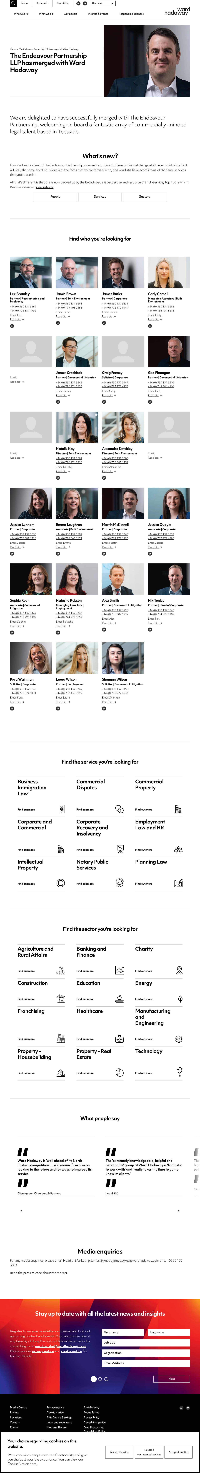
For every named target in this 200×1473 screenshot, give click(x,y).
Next (178, 1211)
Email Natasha (64, 622)
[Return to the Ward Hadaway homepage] (177, 11)
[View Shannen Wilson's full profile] (123, 658)
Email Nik (153, 619)
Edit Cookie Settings (59, 1417)
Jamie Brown (66, 294)
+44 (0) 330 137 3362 (23, 306)
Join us (24, 3)
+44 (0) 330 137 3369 (69, 689)
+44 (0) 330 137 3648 (23, 689)
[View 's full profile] (31, 351)
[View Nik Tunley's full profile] (169, 579)
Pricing (14, 1412)
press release (44, 187)
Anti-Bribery (91, 1407)
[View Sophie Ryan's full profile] (31, 579)
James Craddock (69, 373)
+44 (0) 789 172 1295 (115, 538)
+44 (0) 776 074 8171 (23, 693)
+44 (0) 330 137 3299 (115, 610)
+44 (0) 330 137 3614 (161, 534)
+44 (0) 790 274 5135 (69, 386)
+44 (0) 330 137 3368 (69, 613)
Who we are (21, 14)
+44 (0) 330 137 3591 (69, 304)
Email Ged (154, 391)
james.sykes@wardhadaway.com (135, 1261)
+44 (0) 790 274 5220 (69, 462)
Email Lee (15, 315)
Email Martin (109, 543)
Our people (70, 14)
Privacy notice (55, 1407)
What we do (46, 14)
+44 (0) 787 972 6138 (115, 386)
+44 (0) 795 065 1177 (69, 538)
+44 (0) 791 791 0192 (23, 617)
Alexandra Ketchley (117, 449)
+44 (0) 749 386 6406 (161, 386)
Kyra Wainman (21, 679)
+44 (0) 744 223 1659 (69, 617)
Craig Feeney (112, 373)
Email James (109, 312)
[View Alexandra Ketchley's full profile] (123, 427)
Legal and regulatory (59, 1422)
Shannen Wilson (114, 679)
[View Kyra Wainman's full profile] (31, 658)
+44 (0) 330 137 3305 (161, 382)
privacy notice (43, 1351)
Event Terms (91, 1412)
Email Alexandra (111, 467)
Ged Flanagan (159, 373)
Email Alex (108, 619)
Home (13, 49)
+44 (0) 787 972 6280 (161, 538)
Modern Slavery (57, 1427)
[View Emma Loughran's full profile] (77, 503)
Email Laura (63, 698)
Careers (15, 1422)
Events (14, 1427)
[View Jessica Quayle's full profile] (169, 503)
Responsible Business (131, 14)
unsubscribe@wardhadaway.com (60, 1346)
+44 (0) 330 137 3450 (115, 689)
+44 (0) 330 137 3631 (115, 304)
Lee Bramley (20, 294)
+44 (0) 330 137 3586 (115, 458)
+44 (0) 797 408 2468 (69, 308)
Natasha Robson (69, 600)
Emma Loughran (69, 524)
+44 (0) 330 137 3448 (69, 382)
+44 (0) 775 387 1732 (23, 311)
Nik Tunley (156, 600)
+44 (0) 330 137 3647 (115, 382)
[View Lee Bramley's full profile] (31, 272)
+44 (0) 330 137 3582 (69, 534)
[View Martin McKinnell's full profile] (123, 503)
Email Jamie (63, 312)
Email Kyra (16, 698)
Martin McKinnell (115, 524)
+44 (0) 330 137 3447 (23, 613)
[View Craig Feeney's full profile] (123, 351)
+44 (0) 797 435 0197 (69, 693)
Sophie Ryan (19, 600)
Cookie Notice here (22, 1464)
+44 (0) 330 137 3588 (161, 306)
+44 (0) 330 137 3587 (69, 458)
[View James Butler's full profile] (123, 272)
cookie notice (71, 1351)
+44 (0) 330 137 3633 (23, 534)
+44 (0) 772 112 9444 (115, 308)
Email (13, 377)
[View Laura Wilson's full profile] (77, 658)
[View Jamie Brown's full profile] (77, 272)
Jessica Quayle (159, 524)
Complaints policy (95, 1422)
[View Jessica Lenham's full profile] (31, 503)
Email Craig (108, 391)
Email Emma (63, 543)
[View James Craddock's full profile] (77, 351)
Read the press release (26, 1273)
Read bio (15, 319)
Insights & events (98, 14)
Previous (21, 1211)
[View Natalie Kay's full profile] (77, 427)
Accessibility (62, 3)
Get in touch (42, 3)
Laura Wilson (66, 679)
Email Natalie (64, 467)
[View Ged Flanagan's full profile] (169, 351)
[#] (13, 3)
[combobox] (103, 3)
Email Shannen (111, 698)
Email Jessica (17, 543)
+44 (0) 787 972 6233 (115, 693)
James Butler (112, 294)
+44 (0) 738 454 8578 (161, 311)
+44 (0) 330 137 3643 (161, 610)
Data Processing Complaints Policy (94, 1429)
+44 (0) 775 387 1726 (23, 538)
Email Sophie (18, 622)
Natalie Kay (65, 449)
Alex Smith (110, 600)
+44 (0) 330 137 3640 (115, 534)
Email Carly (154, 315)
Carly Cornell (158, 294)
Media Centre (18, 1407)
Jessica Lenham (22, 524)
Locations (16, 1417)
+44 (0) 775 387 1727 (115, 614)
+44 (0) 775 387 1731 (115, 462)
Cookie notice (55, 1412)
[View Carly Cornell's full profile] (169, 272)
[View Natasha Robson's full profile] (77, 579)
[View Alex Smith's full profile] (123, 579)
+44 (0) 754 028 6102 (161, 614)
